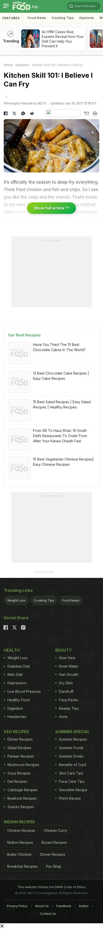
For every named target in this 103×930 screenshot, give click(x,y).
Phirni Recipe (70, 798)
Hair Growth (68, 674)
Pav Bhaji (53, 866)
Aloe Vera (67, 658)
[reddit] (32, 113)
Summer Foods (71, 748)
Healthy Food (19, 700)
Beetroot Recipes (22, 798)
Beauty (63, 650)
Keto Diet (15, 674)
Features (11, 18)
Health (12, 650)
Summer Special (72, 731)
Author (84, 906)
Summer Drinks (71, 756)
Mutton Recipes (20, 842)
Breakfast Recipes (22, 866)
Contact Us (48, 914)
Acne (63, 716)
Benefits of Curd (72, 765)
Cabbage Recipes (23, 790)
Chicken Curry (55, 830)
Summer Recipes (73, 739)
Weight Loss (16, 600)
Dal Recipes (17, 781)
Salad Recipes (19, 748)
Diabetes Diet (19, 666)
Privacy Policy (17, 906)
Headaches (17, 716)
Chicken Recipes (21, 830)
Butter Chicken (19, 854)
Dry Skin (66, 683)
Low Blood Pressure (24, 691)
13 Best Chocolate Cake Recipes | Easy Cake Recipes (61, 376)
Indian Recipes (19, 821)
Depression (17, 683)
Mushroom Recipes (23, 765)
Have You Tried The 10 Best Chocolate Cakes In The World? (59, 347)
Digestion (15, 708)
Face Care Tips (71, 781)
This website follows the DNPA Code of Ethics (52, 887)
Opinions (86, 18)
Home (8, 65)
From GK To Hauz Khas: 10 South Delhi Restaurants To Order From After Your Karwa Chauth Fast (60, 435)
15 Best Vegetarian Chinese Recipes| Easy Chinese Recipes (63, 461)
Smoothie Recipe (73, 790)
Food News (37, 18)
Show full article (50, 208)
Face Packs (68, 700)
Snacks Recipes (21, 807)
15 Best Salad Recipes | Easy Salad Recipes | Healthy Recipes (61, 404)
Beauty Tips (69, 708)
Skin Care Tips (71, 773)
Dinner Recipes (20, 739)
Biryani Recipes (54, 842)
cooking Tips (63, 18)
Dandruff (66, 691)
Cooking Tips (44, 600)
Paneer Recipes (21, 756)
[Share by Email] (86, 113)
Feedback (63, 906)
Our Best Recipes (24, 335)
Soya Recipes (19, 773)
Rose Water (68, 666)
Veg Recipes (16, 731)
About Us (42, 906)
